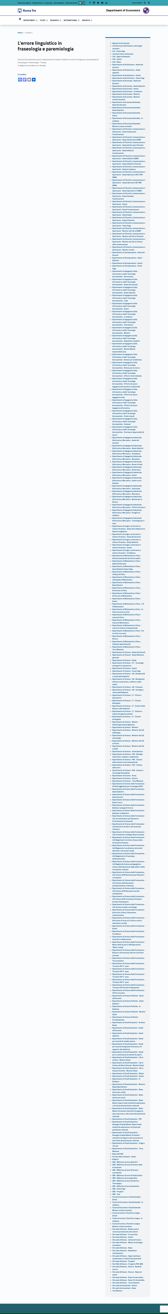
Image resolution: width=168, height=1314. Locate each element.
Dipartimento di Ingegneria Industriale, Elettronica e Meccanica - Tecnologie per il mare (128, 521)
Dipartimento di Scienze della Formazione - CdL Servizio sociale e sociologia (128, 905)
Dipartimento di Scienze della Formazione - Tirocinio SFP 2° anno (128, 964)
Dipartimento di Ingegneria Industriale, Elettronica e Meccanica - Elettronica (127, 468)
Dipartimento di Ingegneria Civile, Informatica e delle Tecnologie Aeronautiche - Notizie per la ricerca (126, 365)
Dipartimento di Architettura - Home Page (128, 78)
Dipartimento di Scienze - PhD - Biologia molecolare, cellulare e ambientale (127, 755)
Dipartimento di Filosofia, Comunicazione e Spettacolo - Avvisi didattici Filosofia (128, 162)
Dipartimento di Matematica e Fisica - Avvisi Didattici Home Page (126, 567)
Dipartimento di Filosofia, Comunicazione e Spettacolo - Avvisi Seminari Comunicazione (128, 196)
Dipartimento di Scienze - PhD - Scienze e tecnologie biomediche (127, 771)
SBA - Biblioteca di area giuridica (124, 1178)
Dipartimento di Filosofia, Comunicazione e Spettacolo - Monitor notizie (128, 248)
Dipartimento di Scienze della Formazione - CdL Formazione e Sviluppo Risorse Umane (128, 833)
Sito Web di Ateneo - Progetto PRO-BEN (127, 1264)
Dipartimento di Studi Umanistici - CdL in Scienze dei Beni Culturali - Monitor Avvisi (128, 1064)
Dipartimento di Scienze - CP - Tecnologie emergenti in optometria (128, 664)
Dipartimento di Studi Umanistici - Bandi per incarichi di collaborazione (127, 1040)
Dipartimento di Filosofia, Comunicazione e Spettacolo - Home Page (128, 224)
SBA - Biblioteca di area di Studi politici (127, 1175)
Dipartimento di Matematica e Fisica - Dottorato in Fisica (126, 589)
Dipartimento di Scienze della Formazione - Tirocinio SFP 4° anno (128, 975)
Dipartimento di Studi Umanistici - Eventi (128, 1076)
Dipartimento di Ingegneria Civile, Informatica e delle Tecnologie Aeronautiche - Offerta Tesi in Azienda (127, 373)
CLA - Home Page (118, 51)
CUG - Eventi (117, 59)
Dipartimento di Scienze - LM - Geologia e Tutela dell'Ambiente (128, 691)
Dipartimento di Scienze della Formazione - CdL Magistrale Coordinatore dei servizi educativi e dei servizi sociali (128, 848)
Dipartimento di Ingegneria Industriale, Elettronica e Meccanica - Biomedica (127, 457)
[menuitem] (20, 20)
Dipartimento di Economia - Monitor (126, 94)
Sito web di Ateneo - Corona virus (125, 1234)
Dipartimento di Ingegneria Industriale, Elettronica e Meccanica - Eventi (127, 473)
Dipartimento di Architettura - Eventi (126, 75)
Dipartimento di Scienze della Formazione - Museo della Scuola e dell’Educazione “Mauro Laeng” (128, 945)
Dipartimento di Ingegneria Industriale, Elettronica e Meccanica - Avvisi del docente (127, 440)
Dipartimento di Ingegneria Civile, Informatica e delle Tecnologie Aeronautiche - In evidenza (125, 314)
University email (71, 3)
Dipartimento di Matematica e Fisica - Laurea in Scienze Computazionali (126, 626)
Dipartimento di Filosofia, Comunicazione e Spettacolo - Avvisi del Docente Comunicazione (128, 132)
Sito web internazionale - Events (124, 1285)
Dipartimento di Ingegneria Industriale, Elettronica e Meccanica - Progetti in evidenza (127, 513)
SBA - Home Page (118, 1189)
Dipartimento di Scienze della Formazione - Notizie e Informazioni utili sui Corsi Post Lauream (128, 953)
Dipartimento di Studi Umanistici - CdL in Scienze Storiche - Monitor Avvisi (127, 1069)
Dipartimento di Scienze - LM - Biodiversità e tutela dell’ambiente (128, 675)
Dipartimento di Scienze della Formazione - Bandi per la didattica (128, 811)
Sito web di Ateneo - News (122, 1248)
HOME (20, 20)
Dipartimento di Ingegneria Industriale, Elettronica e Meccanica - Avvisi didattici (127, 447)
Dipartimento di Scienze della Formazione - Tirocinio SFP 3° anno (128, 970)
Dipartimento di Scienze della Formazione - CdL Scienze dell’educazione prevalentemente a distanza (128, 883)
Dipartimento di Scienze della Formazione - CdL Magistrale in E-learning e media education (128, 856)
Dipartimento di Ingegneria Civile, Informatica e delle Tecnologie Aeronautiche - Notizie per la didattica (127, 357)
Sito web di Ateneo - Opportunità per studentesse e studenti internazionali (126, 1257)
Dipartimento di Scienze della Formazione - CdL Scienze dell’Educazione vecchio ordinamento (128, 891)
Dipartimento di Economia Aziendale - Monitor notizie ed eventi (126, 125)
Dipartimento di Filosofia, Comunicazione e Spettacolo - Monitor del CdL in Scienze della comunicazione (128, 242)
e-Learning (48, 3)
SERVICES (86, 20)
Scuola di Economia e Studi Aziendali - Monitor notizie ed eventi (126, 1208)
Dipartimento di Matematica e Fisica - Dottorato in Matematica (126, 594)
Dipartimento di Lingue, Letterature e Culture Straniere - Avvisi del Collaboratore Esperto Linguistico (128, 529)
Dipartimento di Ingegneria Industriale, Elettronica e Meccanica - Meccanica (127, 492)
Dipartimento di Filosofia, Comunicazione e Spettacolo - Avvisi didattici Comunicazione (128, 150)
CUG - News (116, 62)
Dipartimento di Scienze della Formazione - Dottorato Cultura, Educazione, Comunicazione (128, 912)
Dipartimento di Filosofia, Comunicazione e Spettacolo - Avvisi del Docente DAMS (128, 138)
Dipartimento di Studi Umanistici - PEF (127, 1119)
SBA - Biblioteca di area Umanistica (125, 1186)
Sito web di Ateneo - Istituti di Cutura (126, 1240)
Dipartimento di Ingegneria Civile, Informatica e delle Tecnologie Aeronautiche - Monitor (125, 330)
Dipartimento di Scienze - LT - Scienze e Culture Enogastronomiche (127, 712)
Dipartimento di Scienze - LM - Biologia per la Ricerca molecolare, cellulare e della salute (128, 682)
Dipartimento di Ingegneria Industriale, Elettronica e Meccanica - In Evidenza (127, 452)
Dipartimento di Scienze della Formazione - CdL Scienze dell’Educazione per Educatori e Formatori (128, 875)
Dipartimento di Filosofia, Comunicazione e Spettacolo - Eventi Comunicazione (128, 208)
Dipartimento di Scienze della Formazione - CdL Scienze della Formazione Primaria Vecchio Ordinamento (128, 899)
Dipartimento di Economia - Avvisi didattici (128, 86)
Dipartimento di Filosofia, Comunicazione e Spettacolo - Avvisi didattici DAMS (128, 157)
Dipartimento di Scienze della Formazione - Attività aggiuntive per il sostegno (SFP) (128, 785)
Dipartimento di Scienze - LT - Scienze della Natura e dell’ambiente (128, 707)
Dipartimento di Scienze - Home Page (126, 671)
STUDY (42, 20)
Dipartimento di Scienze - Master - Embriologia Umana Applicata (125, 723)
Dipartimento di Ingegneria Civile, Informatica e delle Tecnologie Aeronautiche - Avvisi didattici (125, 290)
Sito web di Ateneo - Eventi (122, 1237)
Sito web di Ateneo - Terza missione (126, 1283)
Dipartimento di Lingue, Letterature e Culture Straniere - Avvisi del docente (126, 535)
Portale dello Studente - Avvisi (124, 1156)
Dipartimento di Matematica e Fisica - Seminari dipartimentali (126, 642)
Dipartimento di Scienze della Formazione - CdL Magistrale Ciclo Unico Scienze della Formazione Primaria (128, 840)
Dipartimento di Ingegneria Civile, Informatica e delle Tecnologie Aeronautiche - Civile (125, 298)
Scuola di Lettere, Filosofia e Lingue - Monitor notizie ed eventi (126, 1225)
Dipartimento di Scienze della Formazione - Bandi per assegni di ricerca (128, 806)
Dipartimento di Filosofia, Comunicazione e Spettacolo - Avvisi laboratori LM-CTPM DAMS (128, 175)
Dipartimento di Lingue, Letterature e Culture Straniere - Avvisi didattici (126, 541)
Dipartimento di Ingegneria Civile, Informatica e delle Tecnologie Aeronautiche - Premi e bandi (125, 413)
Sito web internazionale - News (124, 1288)
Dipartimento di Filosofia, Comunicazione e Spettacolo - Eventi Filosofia (128, 218)
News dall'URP (117, 1154)
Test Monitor (117, 1291)
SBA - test (116, 1194)
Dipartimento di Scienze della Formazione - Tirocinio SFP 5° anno (128, 980)
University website (24, 3)
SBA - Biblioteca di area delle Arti (125, 1162)
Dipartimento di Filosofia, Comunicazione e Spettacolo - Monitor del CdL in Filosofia (128, 235)
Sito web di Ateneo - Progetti (123, 1261)
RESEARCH (54, 20)
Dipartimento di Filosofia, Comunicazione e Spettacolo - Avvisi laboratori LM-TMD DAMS (128, 183)
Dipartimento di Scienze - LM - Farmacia (127, 687)
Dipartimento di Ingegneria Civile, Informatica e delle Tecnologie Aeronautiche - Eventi (125, 306)
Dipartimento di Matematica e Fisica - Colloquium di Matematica (126, 578)
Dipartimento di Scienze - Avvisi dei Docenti (128, 652)
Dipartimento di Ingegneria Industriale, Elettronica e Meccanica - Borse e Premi (127, 463)
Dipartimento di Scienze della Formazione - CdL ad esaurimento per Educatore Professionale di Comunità (128, 819)
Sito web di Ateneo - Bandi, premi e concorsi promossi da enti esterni (125, 1230)
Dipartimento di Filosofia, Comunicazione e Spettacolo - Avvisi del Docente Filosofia (128, 143)
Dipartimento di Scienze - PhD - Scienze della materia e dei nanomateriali (127, 761)
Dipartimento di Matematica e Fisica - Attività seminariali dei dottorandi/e (126, 557)
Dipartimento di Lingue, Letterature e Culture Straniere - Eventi (126, 546)
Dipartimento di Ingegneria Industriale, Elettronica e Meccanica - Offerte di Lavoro (128, 506)
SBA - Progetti (117, 1191)
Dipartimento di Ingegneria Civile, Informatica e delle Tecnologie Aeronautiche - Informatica (125, 322)
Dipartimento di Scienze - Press (124, 775)
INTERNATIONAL (70, 20)
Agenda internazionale (120, 43)
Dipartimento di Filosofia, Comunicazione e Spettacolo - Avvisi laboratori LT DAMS (128, 189)
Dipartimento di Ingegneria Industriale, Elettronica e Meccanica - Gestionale (127, 487)
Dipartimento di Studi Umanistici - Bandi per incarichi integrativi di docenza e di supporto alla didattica (127, 1047)
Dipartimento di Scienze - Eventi (124, 668)
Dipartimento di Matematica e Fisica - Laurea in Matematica (126, 621)
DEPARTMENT (29, 20)
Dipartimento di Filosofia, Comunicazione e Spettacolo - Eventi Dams (128, 213)
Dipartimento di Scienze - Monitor (125, 727)
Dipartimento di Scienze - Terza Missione (127, 781)
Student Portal (37, 3)
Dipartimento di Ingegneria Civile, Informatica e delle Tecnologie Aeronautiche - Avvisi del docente (125, 282)
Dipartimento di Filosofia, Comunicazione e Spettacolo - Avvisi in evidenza (128, 168)
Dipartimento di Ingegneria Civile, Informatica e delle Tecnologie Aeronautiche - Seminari (125, 421)
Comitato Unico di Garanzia (122, 54)
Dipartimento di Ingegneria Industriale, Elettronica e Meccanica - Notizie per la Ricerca (127, 499)
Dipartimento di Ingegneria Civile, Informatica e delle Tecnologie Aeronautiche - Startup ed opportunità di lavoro (128, 431)
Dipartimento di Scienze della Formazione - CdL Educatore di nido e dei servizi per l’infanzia (128, 827)
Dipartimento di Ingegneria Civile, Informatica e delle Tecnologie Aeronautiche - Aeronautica (125, 274)
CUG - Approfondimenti (121, 56)
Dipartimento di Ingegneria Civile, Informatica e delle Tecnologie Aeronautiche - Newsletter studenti (126, 338)
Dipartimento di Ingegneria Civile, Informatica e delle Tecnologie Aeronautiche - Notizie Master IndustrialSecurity (125, 347)
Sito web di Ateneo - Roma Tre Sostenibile (128, 1280)
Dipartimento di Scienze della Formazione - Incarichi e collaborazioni (128, 938)
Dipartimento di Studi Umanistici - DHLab (128, 1073)
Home (20, 32)
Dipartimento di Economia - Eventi (125, 89)
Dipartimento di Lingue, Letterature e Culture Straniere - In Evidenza (126, 551)
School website (58, 3)
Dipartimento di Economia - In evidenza (127, 91)
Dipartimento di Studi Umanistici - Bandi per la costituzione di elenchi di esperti (127, 1053)
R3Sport (115, 1159)
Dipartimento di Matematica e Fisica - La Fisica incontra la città (127, 610)
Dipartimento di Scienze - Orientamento (127, 751)
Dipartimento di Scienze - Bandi (124, 660)
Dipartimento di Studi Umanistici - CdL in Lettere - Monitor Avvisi (127, 1058)
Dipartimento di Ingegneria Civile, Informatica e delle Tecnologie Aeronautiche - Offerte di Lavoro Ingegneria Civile (125, 393)
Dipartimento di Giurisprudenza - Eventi (127, 263)
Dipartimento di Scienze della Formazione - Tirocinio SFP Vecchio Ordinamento (128, 986)
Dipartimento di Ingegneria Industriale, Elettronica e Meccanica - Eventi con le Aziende (127, 480)
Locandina (22, 74)
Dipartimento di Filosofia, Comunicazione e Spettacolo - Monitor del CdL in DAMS (128, 229)
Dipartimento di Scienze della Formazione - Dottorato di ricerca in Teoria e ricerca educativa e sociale (128, 920)
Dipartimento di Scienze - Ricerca (125, 778)
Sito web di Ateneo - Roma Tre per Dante (127, 1277)
